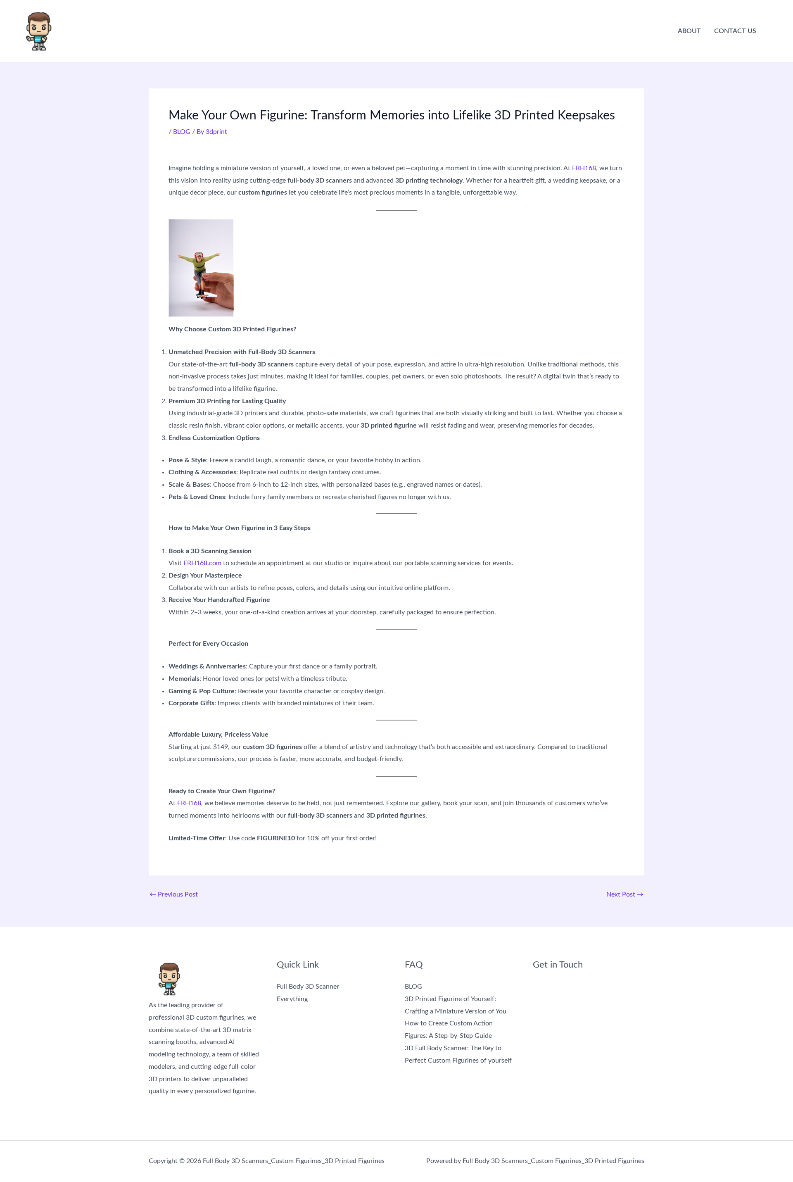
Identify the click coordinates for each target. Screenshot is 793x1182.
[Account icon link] (775, 31)
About (689, 31)
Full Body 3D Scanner (308, 986)
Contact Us (735, 31)
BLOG (181, 131)
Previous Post (174, 894)
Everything (292, 999)
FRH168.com (202, 563)
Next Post (624, 894)
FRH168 (584, 168)
